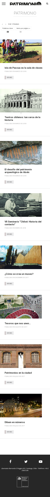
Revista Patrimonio (25, 5)
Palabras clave (7, 28)
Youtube (41, 463)
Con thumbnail (7, 32)
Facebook (10, 463)
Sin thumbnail (20, 32)
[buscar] (47, 3)
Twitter (26, 463)
